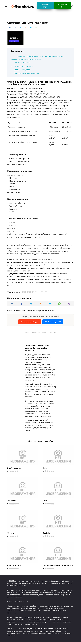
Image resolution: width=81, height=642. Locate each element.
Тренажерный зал (22, 63)
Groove (10, 533)
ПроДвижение (14, 468)
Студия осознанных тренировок (58, 565)
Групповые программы (24, 66)
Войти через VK (53, 322)
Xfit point (11, 501)
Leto (45, 501)
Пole (45, 468)
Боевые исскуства (22, 70)
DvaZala (46, 533)
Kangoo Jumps (14, 565)
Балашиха (14, 41)
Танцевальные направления (26, 73)
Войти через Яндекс (29, 322)
